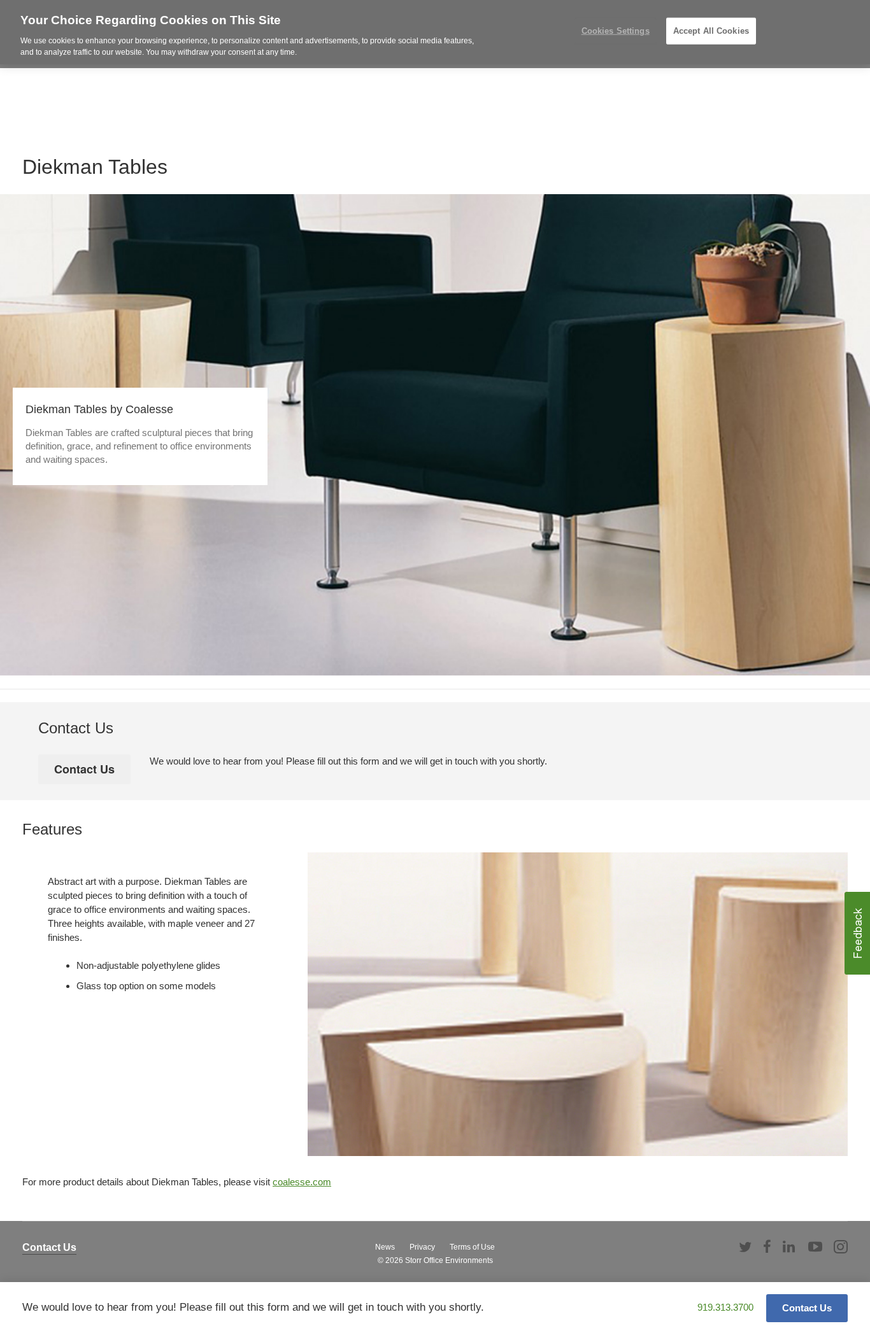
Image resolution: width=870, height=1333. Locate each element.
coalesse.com (302, 1181)
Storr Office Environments (449, 1260)
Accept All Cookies (711, 31)
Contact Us (49, 1247)
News (385, 1247)
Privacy (422, 1247)
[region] (435, 32)
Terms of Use (472, 1247)
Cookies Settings (615, 31)
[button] (857, 933)
